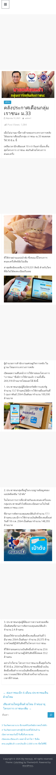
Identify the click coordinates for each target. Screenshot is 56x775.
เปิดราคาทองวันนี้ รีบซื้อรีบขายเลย (17, 734)
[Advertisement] (28, 42)
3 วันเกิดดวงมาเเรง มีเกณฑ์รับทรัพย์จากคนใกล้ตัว (24, 725)
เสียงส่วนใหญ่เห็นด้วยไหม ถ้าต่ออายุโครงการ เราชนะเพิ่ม (24, 706)
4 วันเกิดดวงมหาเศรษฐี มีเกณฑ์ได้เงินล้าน (21, 729)
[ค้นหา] (50, 715)
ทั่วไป (7, 102)
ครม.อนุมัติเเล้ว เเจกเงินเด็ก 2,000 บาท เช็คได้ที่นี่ (24, 743)
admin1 (28, 118)
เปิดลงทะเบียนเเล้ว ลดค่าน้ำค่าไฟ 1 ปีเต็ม (21, 739)
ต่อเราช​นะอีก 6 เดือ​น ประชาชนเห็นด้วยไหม (25, 695)
